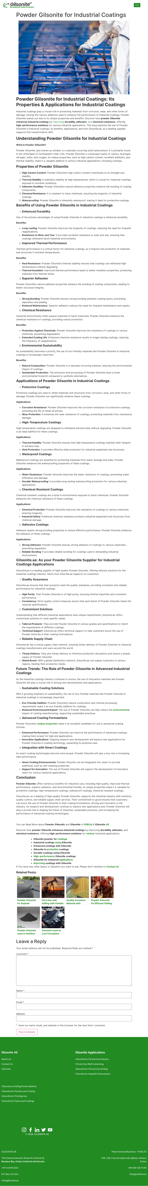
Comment (22, 954)
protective (53, 849)
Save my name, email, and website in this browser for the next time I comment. (62, 1025)
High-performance (44, 856)
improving (58, 121)
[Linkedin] (37, 1130)
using (58, 842)
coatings (62, 838)
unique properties (47, 723)
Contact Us (112, 866)
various (90, 833)
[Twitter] (43, 1130)
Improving (39, 863)
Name (20, 991)
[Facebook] (30, 1130)
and (90, 121)
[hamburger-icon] (137, 5)
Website (20, 1014)
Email (20, 1002)
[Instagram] (24, 1130)
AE (107, 824)
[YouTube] (50, 1130)
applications (66, 859)
